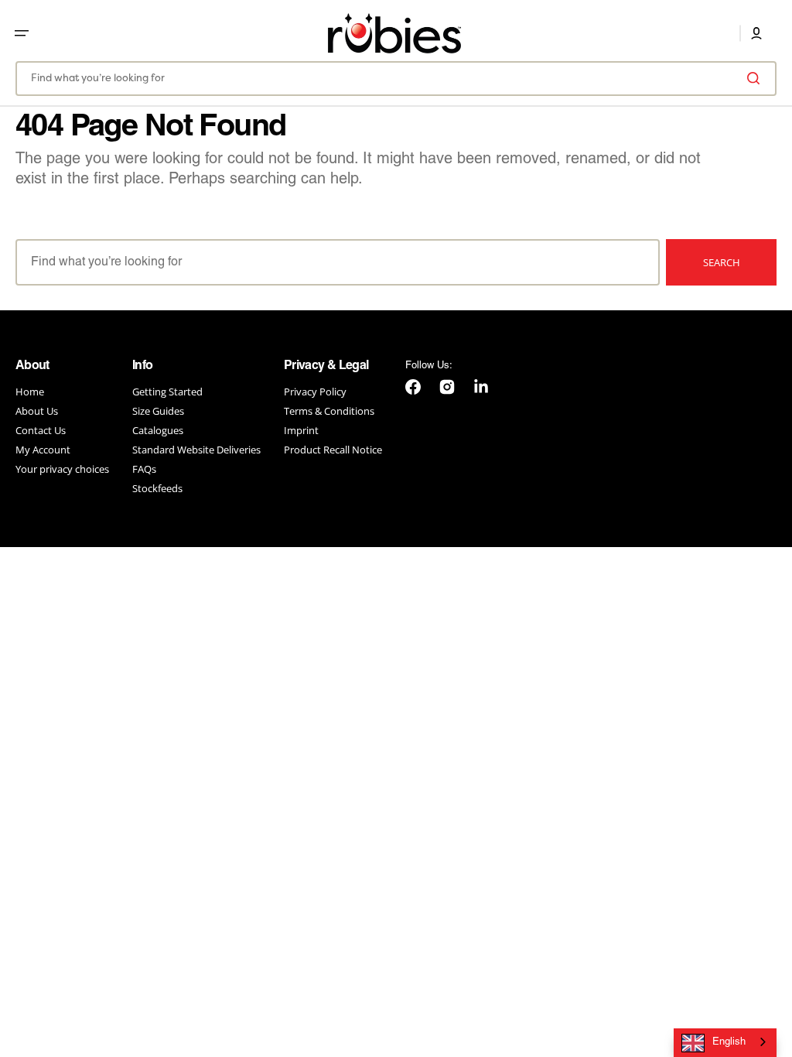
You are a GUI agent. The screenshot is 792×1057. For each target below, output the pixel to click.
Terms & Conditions (329, 411)
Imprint (301, 430)
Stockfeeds (157, 488)
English (729, 1042)
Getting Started (167, 392)
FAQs (144, 469)
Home (29, 392)
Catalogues (157, 430)
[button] (22, 33)
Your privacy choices (62, 469)
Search (721, 262)
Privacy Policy (315, 392)
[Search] (756, 78)
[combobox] (396, 78)
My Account (42, 450)
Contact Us (40, 430)
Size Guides (158, 411)
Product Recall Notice (333, 450)
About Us (36, 411)
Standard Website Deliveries (196, 450)
